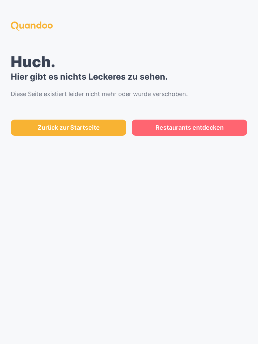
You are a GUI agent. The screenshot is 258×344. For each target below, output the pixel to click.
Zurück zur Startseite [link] (69, 127)
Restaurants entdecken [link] (190, 127)
